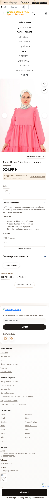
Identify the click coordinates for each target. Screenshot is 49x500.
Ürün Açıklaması (11, 202)
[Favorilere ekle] (44, 83)
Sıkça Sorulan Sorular (8, 400)
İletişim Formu (6, 372)
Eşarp (27, 437)
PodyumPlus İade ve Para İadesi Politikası (16, 397)
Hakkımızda (5, 356)
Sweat (2, 414)
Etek (27, 418)
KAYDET (24, 327)
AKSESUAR (24, 56)
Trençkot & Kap (31, 422)
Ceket (27, 429)
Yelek (2, 437)
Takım (2, 433)
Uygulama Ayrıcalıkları (37, 177)
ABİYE (24, 51)
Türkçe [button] (14, 7)
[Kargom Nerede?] (5, 7)
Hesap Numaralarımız (9, 364)
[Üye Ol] (26, 7)
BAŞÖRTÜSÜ (24, 61)
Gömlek (3, 422)
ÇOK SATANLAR (24, 27)
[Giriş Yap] (23, 7)
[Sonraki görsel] (44, 115)
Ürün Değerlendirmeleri (15, 256)
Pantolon (28, 414)
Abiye (27, 433)
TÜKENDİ (24, 492)
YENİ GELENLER (24, 22)
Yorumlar (4, 368)
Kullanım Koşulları (7, 385)
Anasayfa (4, 352)
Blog (2, 360)
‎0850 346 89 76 (6, 463)
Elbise (2, 429)
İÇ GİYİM (24, 65)
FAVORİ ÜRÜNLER (24, 32)
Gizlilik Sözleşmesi (7, 393)
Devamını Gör (23, 249)
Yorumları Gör (11, 265)
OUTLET (24, 75)
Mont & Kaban (31, 426)
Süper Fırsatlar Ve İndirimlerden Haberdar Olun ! (23, 315)
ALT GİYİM (24, 41)
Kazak (2, 418)
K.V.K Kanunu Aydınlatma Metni (13, 404)
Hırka (2, 426)
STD (6, 191)
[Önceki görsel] (4, 115)
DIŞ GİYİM (24, 46)
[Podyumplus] (12, 309)
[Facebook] (11, 338)
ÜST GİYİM (24, 37)
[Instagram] (5, 338)
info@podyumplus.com (9, 470)
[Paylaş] (44, 90)
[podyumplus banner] (24, 2)
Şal (1, 441)
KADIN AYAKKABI (23, 70)
